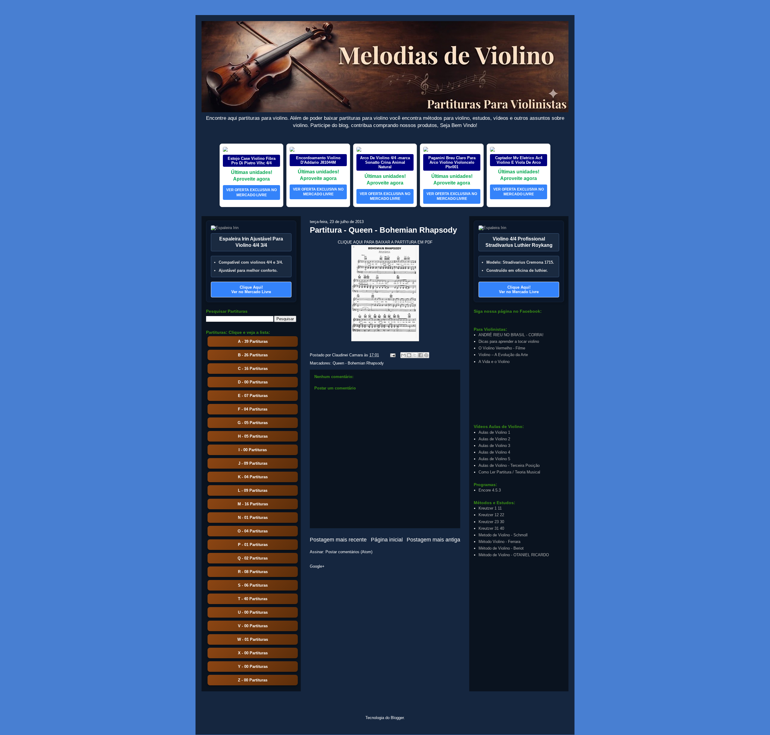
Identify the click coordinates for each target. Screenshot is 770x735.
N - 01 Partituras (253, 517)
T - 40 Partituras (252, 599)
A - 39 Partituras (253, 341)
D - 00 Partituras (253, 382)
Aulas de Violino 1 (494, 432)
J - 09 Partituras (252, 463)
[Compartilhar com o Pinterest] (426, 355)
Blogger (397, 717)
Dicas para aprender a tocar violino (509, 341)
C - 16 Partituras (253, 368)
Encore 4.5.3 (490, 490)
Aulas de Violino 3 (494, 445)
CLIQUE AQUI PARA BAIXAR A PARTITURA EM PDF (385, 242)
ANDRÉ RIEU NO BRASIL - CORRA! (511, 335)
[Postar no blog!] (409, 355)
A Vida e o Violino (494, 361)
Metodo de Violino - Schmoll (503, 535)
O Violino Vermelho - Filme (502, 348)
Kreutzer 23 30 (491, 521)
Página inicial (387, 540)
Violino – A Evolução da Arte (503, 354)
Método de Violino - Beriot (501, 548)
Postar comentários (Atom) (348, 552)
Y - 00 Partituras (253, 666)
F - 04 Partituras (252, 409)
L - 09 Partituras (252, 490)
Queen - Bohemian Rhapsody (358, 363)
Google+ (317, 566)
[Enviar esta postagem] (392, 355)
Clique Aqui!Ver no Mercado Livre (251, 289)
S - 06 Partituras (253, 585)
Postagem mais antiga (433, 540)
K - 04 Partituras (253, 477)
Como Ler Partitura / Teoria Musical (509, 472)
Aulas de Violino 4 (494, 452)
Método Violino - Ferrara (499, 541)
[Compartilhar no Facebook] (420, 355)
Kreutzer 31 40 (491, 528)
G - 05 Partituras (253, 422)
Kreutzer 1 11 (490, 508)
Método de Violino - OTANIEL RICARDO (514, 555)
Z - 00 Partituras (252, 680)
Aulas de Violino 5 (494, 459)
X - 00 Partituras (253, 653)
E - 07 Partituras (253, 395)
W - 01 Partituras (252, 639)
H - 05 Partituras (253, 436)
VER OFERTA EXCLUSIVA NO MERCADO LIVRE (251, 192)
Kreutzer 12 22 (491, 515)
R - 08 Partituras (253, 571)
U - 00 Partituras (253, 612)
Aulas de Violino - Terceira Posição (509, 465)
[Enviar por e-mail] (403, 355)
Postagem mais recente (338, 540)
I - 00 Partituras (253, 450)
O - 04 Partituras (253, 531)
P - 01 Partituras (253, 544)
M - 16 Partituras (253, 504)
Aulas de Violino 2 (494, 439)
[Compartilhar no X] (415, 355)
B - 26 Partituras (253, 355)
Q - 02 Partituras (253, 558)
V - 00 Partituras (253, 626)
